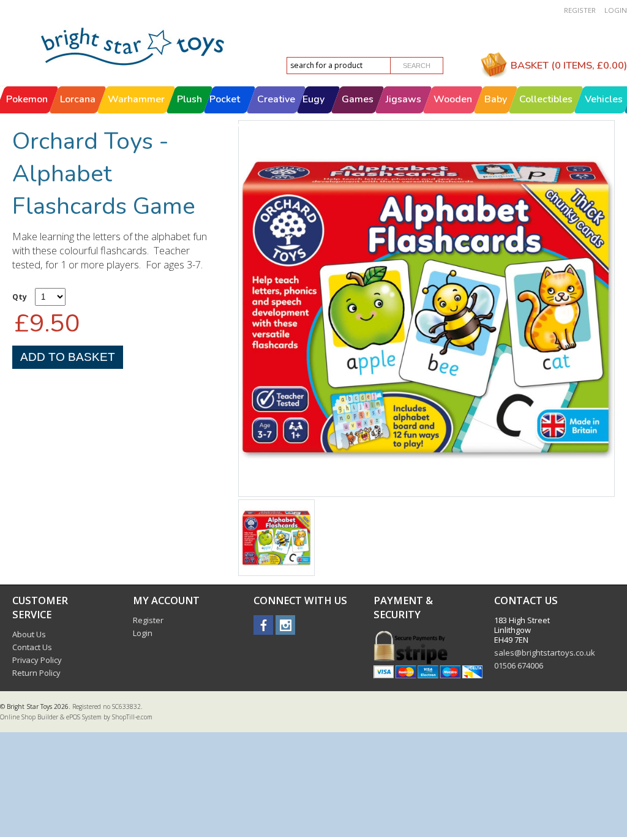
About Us (29, 634)
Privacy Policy (37, 659)
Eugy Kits (313, 112)
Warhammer (136, 99)
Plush (189, 99)
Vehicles (604, 99)
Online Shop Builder (29, 717)
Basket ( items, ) (569, 65)
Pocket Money (224, 112)
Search (416, 65)
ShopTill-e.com (132, 717)
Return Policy (36, 672)
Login (615, 10)
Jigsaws (403, 99)
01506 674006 (518, 665)
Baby (495, 99)
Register (580, 10)
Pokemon (27, 99)
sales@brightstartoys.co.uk (544, 652)
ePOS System (84, 717)
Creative (276, 99)
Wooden (453, 99)
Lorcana (78, 99)
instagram (285, 625)
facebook (263, 625)
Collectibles (546, 99)
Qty (19, 297)
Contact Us (32, 647)
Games (358, 99)
